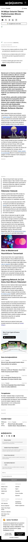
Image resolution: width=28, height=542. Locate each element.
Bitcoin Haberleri (5, 505)
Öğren (16, 489)
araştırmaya (6, 117)
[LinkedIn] (12, 20)
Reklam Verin (4, 486)
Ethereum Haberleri (6, 511)
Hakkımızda (4, 491)
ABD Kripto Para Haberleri (5, 514)
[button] (14, 441)
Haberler (3, 8)
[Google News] (14, 436)
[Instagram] (16, 20)
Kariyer (3, 493)
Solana (5, 205)
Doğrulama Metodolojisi (18, 502)
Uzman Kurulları (19, 493)
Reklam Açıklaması (19, 505)
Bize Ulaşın (3, 489)
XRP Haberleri (4, 503)
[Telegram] (9, 20)
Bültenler (17, 495)
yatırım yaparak (5, 264)
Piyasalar (8, 8)
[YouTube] (2, 20)
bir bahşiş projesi (6, 294)
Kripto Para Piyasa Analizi (5, 508)
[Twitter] (6, 20)
